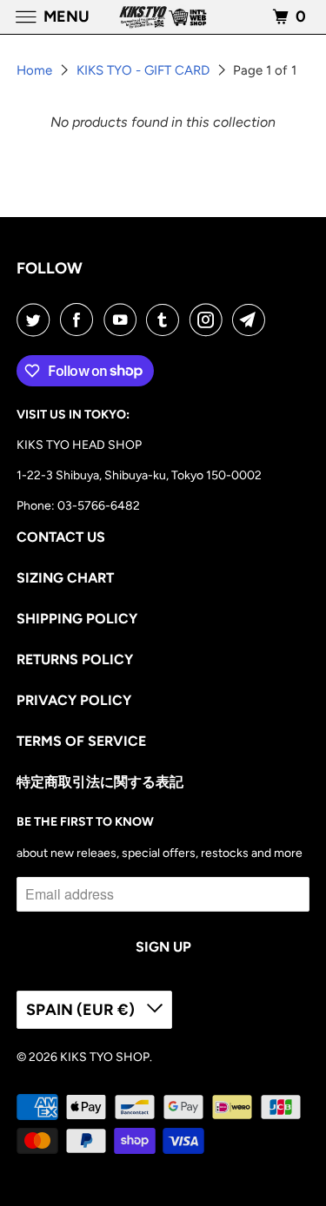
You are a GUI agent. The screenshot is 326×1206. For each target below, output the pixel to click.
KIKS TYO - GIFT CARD (145, 70)
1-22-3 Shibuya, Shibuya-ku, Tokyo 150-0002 (139, 475)
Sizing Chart (65, 578)
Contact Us (61, 537)
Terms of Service (81, 741)
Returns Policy (75, 659)
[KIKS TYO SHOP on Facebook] (80, 319)
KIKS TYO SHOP (105, 1057)
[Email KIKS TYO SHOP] (252, 319)
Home (36, 70)
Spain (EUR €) (82, 1009)
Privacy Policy (74, 700)
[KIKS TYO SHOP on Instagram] (210, 319)
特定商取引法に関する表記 (100, 782)
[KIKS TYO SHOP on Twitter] (37, 319)
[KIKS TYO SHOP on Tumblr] (166, 319)
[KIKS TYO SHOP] (163, 17)
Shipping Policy (77, 618)
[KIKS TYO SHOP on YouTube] (123, 319)
